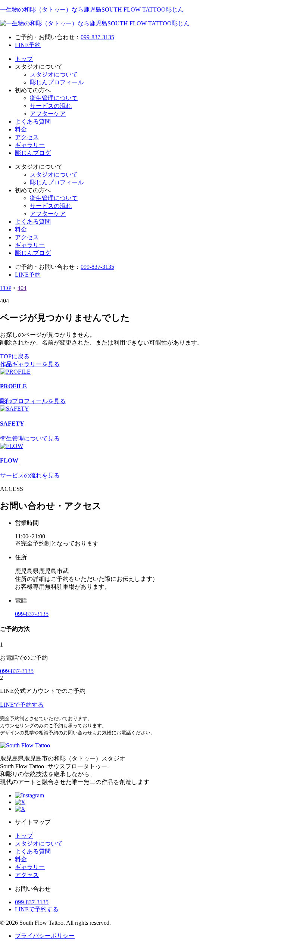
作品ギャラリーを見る (30, 364)
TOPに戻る (14, 356)
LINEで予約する (37, 909)
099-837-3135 (97, 37)
